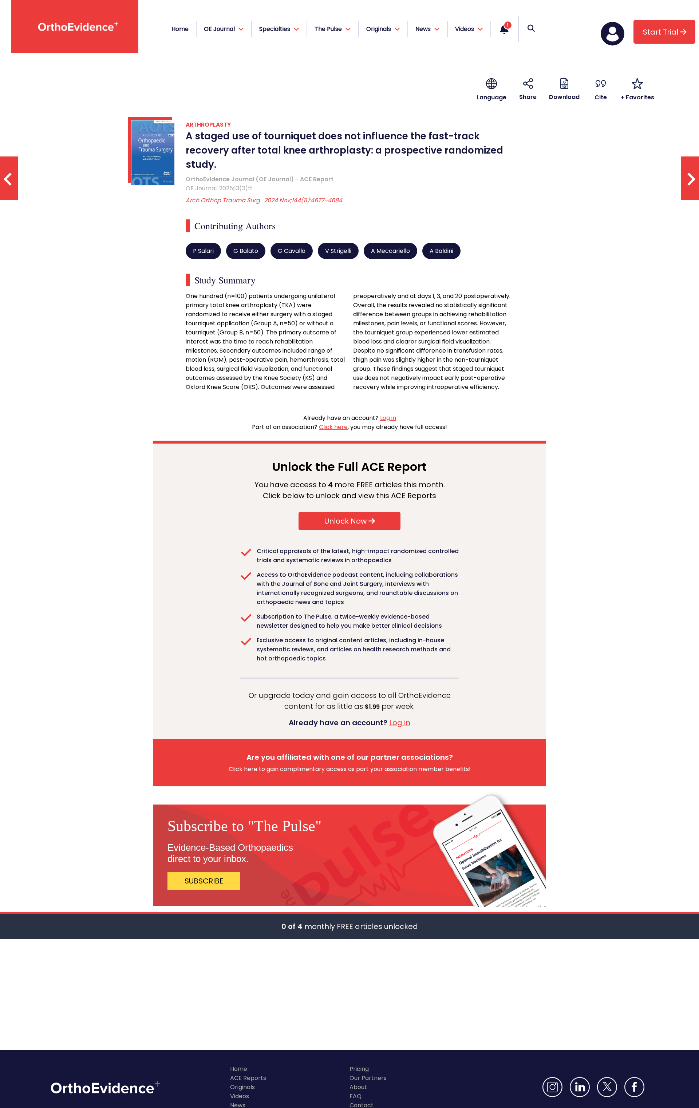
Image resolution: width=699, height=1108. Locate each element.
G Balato (245, 251)
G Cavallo (291, 251)
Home (180, 29)
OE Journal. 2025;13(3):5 (219, 188)
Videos (239, 1096)
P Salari (203, 251)
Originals (242, 1087)
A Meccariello (390, 251)
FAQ (356, 1096)
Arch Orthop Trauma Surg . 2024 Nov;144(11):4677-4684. (264, 200)
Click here (333, 427)
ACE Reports (248, 1078)
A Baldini (441, 251)
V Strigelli (338, 251)
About (358, 1087)
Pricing (359, 1069)
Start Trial (661, 32)
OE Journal (220, 29)
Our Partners (368, 1078)
